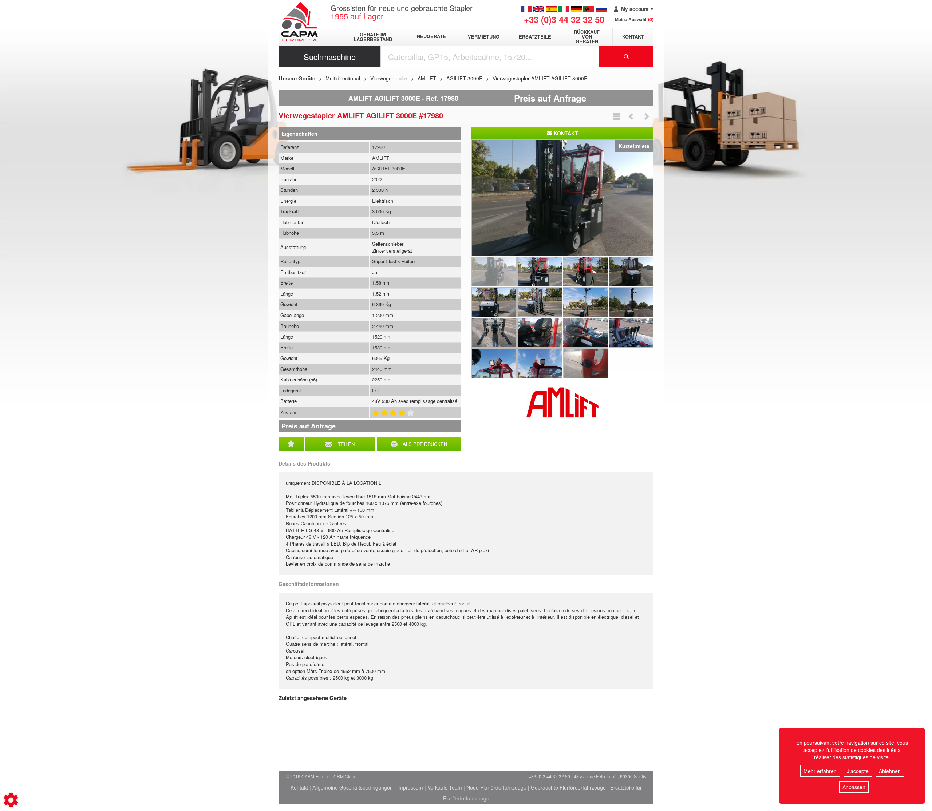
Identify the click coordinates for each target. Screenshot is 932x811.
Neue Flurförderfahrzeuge (496, 787)
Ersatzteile (535, 36)
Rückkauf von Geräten (587, 36)
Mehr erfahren (820, 771)
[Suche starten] (626, 56)
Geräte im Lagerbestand (373, 36)
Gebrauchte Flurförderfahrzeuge (568, 787)
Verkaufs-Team (444, 787)
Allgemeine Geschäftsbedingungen (352, 787)
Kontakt (633, 36)
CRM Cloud (345, 776)
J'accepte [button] (858, 771)
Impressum (410, 787)
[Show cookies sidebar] (11, 800)
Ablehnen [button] (890, 771)
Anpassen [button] (853, 787)
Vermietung (483, 36)
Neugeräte (431, 36)
